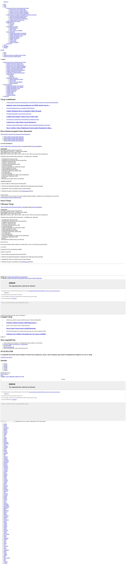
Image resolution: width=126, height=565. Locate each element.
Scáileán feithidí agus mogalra (13, 21)
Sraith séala (9, 43)
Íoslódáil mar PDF (17, 197)
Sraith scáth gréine (10, 31)
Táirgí (5, 7)
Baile (5, 4)
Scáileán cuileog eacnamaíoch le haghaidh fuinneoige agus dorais (21, 14)
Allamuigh (11, 24)
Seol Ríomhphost (5, 374)
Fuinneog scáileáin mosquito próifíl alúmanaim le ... (21, 322)
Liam (2, 375)
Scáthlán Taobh (12, 39)
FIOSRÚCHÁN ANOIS (6, 357)
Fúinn (5, 5)
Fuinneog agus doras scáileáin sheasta (18, 10)
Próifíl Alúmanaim (13, 28)
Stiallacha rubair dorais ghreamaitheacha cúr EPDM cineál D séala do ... (28, 105)
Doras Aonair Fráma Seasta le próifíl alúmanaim (21, 328)
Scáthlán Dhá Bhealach (14, 37)
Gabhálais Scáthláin (13, 42)
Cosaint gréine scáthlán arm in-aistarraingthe (17, 276)
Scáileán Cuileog (21, 146)
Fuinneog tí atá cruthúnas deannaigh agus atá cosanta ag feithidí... (26, 334)
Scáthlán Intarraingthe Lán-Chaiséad (17, 34)
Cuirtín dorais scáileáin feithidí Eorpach (18, 16)
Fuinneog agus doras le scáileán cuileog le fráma (17, 8)
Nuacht (5, 45)
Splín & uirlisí (12, 29)
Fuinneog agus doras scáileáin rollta (17, 9)
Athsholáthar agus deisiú (12, 26)
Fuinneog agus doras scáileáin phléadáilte (18, 12)
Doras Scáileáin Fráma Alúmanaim (9, 146)
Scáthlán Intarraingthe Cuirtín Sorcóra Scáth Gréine (22, 116)
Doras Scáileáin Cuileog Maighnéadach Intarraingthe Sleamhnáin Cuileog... (29, 128)
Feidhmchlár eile (10, 22)
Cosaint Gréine (12, 41)
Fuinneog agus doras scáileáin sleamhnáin (19, 13)
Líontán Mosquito (35, 146)
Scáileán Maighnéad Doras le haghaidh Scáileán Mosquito (23, 111)
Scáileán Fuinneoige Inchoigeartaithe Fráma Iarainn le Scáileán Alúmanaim (24, 278)
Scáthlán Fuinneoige (14, 38)
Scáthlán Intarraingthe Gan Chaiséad (17, 33)
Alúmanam (25, 191)
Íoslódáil (5, 47)
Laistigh (11, 25)
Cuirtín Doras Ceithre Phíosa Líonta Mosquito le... (21, 122)
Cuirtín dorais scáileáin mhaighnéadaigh (18, 18)
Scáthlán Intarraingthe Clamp (16, 35)
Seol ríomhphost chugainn (7, 197)
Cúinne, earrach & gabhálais (15, 30)
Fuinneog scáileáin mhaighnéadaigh (17, 17)
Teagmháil (6, 46)
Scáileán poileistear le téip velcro (16, 20)
